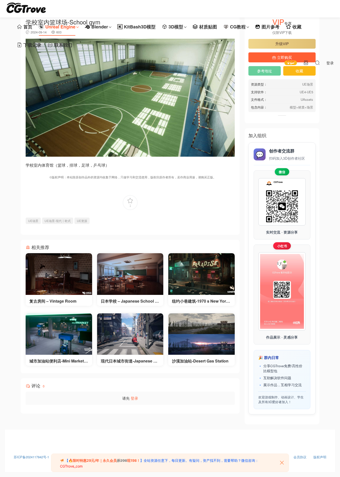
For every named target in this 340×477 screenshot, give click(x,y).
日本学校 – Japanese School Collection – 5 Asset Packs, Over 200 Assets (130, 301)
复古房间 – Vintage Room (52, 301)
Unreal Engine (60, 26)
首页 (27, 26)
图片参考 (271, 26)
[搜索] (317, 62)
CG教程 (238, 26)
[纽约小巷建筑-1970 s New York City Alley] (201, 274)
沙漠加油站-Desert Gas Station (200, 360)
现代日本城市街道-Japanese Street (130, 360)
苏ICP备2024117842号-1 (31, 456)
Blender (99, 26)
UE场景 (33, 221)
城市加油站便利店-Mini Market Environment (58, 360)
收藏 (296, 26)
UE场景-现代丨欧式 (58, 221)
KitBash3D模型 (140, 26)
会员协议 (299, 456)
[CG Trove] (26, 8)
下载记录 (32, 45)
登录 (134, 398)
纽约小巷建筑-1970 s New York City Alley (200, 301)
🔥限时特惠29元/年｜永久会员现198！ (104, 460)
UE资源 (82, 221)
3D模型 (176, 26)
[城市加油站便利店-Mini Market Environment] (59, 334)
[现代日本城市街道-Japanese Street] (130, 334)
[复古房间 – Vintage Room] (59, 274)
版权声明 (319, 456)
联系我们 (63, 45)
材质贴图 (208, 26)
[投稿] (305, 62)
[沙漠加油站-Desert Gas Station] (201, 334)
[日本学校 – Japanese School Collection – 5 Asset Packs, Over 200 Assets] (130, 274)
